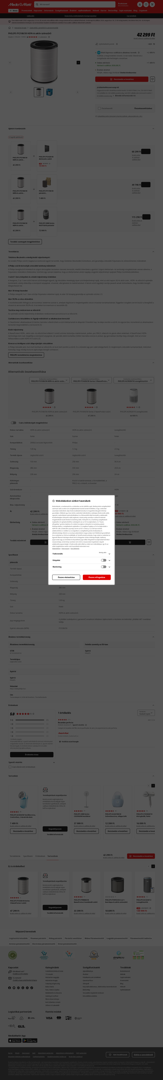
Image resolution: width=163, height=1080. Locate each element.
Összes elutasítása (66, 577)
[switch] (103, 560)
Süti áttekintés (75, 548)
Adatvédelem (56, 548)
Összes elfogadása (96, 577)
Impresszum (65, 548)
